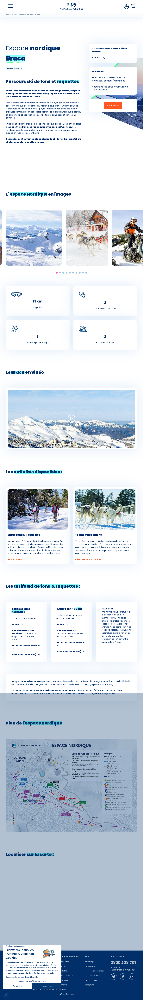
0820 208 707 (124, 962)
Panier (132, 6)
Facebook (123, 976)
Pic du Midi (63, 971)
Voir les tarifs (113, 105)
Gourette (62, 989)
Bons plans (89, 985)
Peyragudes (64, 962)
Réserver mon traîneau (88, 559)
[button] (57, 273)
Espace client (126, 6)
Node (15, 14)
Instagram (132, 976)
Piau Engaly (63, 966)
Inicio (8, 14)
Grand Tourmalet (66, 976)
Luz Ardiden (63, 980)
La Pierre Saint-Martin (67, 994)
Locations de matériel (93, 976)
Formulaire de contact (123, 969)
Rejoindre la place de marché (45, 989)
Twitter (114, 976)
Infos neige (89, 962)
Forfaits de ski (90, 966)
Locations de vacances (94, 971)
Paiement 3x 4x (91, 980)
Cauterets (63, 985)
